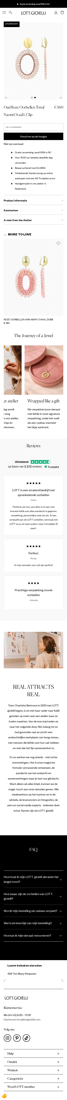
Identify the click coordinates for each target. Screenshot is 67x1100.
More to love (19, 235)
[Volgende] (60, 97)
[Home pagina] (33, 12)
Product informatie (15, 200)
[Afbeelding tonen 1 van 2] (32, 97)
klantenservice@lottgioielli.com (22, 1019)
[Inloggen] (56, 12)
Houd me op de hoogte (33, 136)
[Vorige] (6, 97)
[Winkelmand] (62, 12)
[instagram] (8, 1039)
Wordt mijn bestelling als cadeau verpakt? (30, 911)
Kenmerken (11, 210)
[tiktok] (27, 1039)
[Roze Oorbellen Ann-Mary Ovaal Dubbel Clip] (33, 277)
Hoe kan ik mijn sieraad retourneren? (27, 935)
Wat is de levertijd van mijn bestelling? (28, 923)
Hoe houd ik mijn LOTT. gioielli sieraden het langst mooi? (31, 879)
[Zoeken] (10, 12)
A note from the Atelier (18, 220)
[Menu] (4, 12)
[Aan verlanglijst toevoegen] (58, 243)
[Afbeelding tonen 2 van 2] (35, 97)
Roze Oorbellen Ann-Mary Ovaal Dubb (28, 319)
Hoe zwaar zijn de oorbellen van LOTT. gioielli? (28, 896)
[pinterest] (18, 1039)
